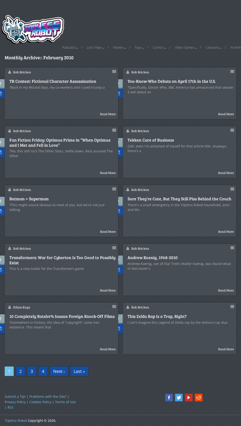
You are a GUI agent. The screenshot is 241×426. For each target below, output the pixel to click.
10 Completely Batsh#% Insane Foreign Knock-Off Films (62, 316)
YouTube (189, 397)
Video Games (184, 47)
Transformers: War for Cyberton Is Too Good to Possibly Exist (62, 260)
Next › (59, 371)
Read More (108, 114)
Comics (158, 47)
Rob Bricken (22, 72)
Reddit (198, 397)
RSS (10, 407)
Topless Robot (16, 420)
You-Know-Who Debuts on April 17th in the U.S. (172, 81)
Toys (138, 47)
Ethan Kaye (21, 307)
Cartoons (212, 47)
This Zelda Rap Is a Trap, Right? (157, 316)
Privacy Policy (15, 402)
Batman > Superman (29, 198)
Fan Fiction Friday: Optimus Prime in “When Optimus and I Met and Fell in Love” (59, 143)
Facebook (169, 397)
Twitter (179, 397)
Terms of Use (65, 402)
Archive (235, 47)
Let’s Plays (94, 47)
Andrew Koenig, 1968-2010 (153, 257)
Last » (79, 371)
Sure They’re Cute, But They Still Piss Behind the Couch (179, 198)
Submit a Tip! (15, 396)
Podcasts (69, 47)
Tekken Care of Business (151, 140)
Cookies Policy (40, 402)
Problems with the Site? (47, 396)
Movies (118, 47)
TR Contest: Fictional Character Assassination (52, 81)
